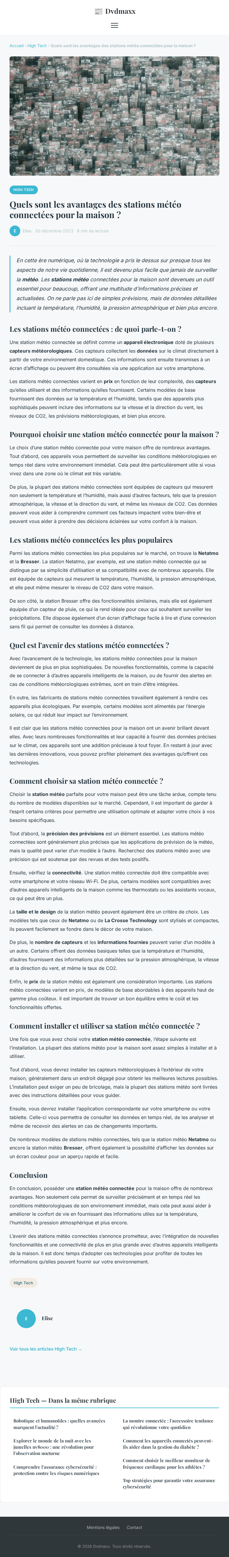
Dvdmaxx (114, 11)
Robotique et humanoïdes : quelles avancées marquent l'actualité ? (59, 1424)
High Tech (37, 45)
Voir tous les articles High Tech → (46, 1349)
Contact (134, 1527)
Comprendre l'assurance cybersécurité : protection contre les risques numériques (56, 1470)
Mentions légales (103, 1527)
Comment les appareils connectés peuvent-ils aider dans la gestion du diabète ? (168, 1444)
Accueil (17, 45)
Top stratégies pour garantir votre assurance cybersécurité (169, 1483)
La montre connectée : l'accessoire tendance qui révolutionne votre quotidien (168, 1424)
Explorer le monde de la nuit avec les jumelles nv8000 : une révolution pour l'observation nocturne (53, 1447)
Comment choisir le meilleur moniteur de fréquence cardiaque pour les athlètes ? (166, 1463)
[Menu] (114, 25)
